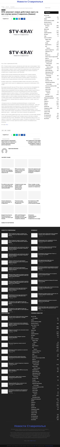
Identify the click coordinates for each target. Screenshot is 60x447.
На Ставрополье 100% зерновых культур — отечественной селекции (34, 202)
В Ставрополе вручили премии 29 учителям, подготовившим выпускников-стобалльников (17, 357)
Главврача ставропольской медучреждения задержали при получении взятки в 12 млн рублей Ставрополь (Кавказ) (18, 261)
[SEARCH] (57, 8)
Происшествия (48, 82)
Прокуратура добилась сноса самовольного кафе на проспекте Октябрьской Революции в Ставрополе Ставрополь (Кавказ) (19, 248)
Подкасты (46, 101)
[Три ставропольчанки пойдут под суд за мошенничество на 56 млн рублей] (34, 262)
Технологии (47, 91)
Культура (47, 61)
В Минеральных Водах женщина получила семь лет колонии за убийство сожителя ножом (48, 294)
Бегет (35, 445)
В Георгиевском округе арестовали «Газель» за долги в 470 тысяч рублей (47, 254)
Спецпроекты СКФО (48, 108)
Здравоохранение (47, 32)
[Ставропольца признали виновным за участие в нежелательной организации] (34, 302)
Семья (46, 27)
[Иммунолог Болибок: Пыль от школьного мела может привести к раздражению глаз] (4, 385)
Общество (47, 73)
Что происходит (47, 116)
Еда (46, 46)
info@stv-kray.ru (33, 440)
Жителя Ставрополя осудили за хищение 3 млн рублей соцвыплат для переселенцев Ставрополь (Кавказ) (18, 234)
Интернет (46, 34)
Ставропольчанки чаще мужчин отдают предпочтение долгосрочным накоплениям (20, 187)
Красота (47, 58)
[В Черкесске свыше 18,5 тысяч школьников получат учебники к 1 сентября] (4, 331)
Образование (48, 72)
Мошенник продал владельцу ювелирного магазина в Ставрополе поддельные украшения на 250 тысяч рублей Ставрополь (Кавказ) (18, 275)
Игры (46, 53)
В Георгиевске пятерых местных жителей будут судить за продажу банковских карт (47, 247)
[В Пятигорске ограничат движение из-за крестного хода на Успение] (4, 351)
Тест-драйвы (48, 17)
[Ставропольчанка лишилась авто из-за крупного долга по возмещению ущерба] (34, 275)
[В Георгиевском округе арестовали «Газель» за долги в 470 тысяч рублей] (34, 255)
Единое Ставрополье (49, 49)
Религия (45, 104)
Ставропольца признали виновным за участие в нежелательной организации (47, 301)
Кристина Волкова (13, 148)
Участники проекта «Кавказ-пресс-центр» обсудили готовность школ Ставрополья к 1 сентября (48, 234)
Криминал (47, 60)
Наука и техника (50, 67)
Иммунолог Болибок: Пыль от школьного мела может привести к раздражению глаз (18, 384)
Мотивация (49, 75)
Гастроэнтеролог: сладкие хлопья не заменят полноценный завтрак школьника (17, 377)
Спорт (46, 89)
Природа (46, 103)
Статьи (45, 109)
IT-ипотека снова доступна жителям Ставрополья (19, 202)
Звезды (45, 30)
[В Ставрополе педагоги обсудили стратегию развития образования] (4, 338)
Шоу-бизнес (46, 118)
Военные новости (47, 22)
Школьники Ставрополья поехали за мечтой (17, 343)
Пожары (47, 79)
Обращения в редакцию (49, 97)
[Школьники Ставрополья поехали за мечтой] (4, 345)
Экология (47, 94)
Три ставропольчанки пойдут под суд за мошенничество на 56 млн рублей (46, 261)
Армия (46, 39)
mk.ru (7, 124)
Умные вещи (46, 113)
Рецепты (48, 48)
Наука (46, 65)
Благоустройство (47, 20)
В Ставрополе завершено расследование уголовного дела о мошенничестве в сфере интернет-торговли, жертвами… (48, 267)
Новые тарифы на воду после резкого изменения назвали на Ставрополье (34, 185)
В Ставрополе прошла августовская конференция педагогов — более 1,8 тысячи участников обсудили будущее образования (19, 324)
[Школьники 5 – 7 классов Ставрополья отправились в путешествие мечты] (4, 365)
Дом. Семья (46, 24)
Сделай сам (46, 106)
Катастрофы (49, 84)
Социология (47, 87)
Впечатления (49, 63)
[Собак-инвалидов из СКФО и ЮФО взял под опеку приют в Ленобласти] (4, 371)
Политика (47, 80)
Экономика (47, 96)
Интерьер (47, 25)
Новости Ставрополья (30, 1)
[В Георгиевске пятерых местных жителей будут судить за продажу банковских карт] (34, 248)
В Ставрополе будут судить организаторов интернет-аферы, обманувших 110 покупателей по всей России (48, 307)
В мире (33, 344)
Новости (46, 37)
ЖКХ (5, 130)
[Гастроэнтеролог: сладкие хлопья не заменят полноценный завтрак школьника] (4, 378)
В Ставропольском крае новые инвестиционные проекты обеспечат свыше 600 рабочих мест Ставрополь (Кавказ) (18, 289)
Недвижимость (48, 68)
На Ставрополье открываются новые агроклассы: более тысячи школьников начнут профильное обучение (18, 390)
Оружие (45, 99)
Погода (46, 77)
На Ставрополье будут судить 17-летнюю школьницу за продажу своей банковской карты (48, 287)
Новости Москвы (48, 70)
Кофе (45, 36)
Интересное (34, 356)
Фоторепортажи (47, 115)
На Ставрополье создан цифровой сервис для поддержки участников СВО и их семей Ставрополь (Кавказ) (18, 302)
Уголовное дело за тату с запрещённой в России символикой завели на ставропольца (47, 241)
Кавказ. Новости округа (50, 56)
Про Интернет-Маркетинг (49, 445)
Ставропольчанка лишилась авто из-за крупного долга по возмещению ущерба (47, 274)
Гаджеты (48, 92)
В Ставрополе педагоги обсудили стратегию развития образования (17, 337)
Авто (45, 15)
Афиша (45, 18)
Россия (9, 130)
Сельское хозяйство (49, 85)
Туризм (45, 111)
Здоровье (47, 51)
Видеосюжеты (48, 44)
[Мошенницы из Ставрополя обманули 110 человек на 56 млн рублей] (34, 282)
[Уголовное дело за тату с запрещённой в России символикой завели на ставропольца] (34, 242)
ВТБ (2, 130)
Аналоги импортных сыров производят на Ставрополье (6, 202)
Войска (48, 41)
